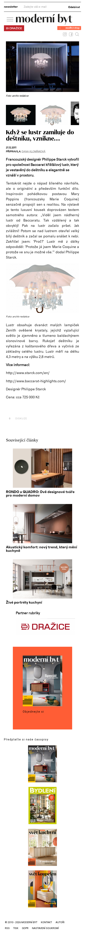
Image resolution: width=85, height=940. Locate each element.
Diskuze (18, 418)
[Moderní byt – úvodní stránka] (44, 23)
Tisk (15, 928)
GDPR (25, 928)
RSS (7, 928)
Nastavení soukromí (45, 928)
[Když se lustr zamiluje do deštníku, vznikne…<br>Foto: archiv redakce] (22, 124)
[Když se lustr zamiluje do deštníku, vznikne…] (42, 312)
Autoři (60, 922)
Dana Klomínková (33, 151)
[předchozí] (9, 113)
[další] (75, 113)
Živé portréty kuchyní (24, 602)
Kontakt (46, 922)
